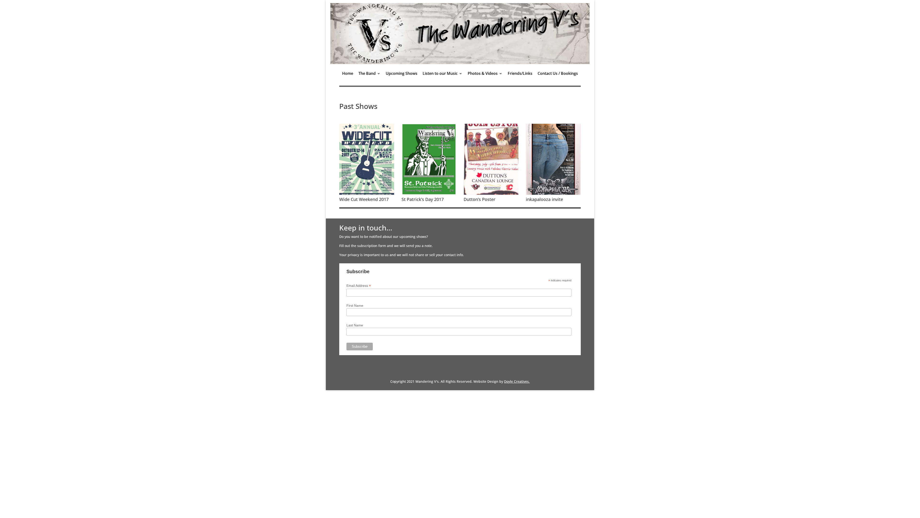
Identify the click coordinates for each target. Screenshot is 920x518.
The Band (367, 74)
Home (347, 74)
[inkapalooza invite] (553, 193)
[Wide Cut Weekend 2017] (366, 193)
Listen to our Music (440, 74)
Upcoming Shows (401, 74)
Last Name (354, 325)
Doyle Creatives (516, 381)
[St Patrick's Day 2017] (429, 193)
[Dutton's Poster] (491, 193)
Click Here (356, 367)
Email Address (358, 285)
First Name (354, 305)
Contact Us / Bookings (558, 74)
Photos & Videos (483, 74)
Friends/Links (520, 74)
